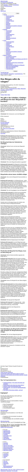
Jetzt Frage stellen (4, 410)
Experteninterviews (10, 34)
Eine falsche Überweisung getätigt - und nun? (13, 390)
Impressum (8, 61)
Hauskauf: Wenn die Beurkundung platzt (12, 386)
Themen (5, 14)
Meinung (8, 36)
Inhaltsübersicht (6, 430)
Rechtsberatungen (8, 6)
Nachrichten (11, 73)
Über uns (5, 461)
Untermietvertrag (9, 68)
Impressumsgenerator (7, 447)
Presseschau (5, 437)
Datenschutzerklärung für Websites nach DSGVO (16, 59)
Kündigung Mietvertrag (8, 449)
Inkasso (7, 22)
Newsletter (5, 443)
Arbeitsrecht (8, 17)
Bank (11, 89)
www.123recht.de (4, 73)
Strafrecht (8, 28)
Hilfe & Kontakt (4, 1)
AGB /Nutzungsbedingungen (8, 465)
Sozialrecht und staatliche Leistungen (14, 25)
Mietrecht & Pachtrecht (11, 38)
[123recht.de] (7, 2)
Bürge (19, 88)
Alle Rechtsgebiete (10, 16)
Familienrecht (9, 19)
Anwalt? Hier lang (4, 72)
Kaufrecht (8, 23)
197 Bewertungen (4, 123)
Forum (4, 40)
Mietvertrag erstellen (7, 450)
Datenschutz (6, 463)
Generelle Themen (10, 20)
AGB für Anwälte (20, 469)
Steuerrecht (8, 27)
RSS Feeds (5, 444)
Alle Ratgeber (9, 30)
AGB (4, 457)
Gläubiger (7, 89)
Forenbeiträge (16, 4)
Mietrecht (8, 24)
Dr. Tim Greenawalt (5, 122)
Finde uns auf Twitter (7, 445)
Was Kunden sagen (7, 435)
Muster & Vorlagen (7, 55)
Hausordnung (9, 60)
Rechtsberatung (6, 433)
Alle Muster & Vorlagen (11, 56)
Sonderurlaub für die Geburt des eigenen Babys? (13, 385)
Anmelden (5, 434)
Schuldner (3, 89)
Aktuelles (5, 456)
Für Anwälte (14, 470)
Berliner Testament (10, 57)
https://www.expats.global (8, 128)
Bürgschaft (23, 88)
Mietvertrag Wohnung (10, 67)
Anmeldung (5, 453)
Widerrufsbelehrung (7, 467)
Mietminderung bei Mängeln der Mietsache (15, 65)
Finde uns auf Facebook (8, 446)
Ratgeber (6, 4)
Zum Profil (3, 133)
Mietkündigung (9, 63)
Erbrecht (8, 18)
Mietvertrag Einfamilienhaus (12, 66)
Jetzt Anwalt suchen (5, 421)
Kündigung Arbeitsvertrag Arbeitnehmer (14, 62)
